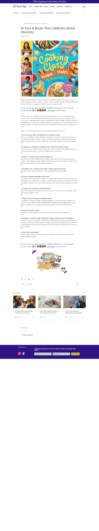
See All (84, 292)
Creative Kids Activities (46, 13)
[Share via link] (33, 279)
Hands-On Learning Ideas (29, 13)
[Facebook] (23, 353)
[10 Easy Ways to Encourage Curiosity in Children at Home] (24, 302)
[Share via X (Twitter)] (25, 279)
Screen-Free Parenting (63, 13)
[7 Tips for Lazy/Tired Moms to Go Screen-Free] (49, 302)
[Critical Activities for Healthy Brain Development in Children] (74, 302)
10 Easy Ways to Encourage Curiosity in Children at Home (24, 312)
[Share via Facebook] (21, 279)
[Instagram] (19, 353)
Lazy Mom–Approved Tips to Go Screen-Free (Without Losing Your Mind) (49, 312)
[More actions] (77, 23)
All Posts (15, 13)
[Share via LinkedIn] (29, 279)
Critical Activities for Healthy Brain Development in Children (74, 312)
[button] (84, 6)
